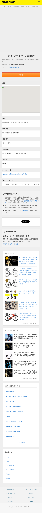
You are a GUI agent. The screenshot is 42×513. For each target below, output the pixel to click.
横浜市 (17, 67)
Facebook (9, 474)
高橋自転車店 (10, 436)
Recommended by (27, 323)
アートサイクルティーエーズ (14, 412)
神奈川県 (12, 67)
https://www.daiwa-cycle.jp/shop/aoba (14, 174)
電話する (21, 75)
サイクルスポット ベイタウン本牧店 (16, 397)
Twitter (8, 478)
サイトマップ (31, 497)
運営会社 (10, 497)
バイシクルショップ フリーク (14, 421)
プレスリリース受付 (12, 244)
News (7, 461)
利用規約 (25, 210)
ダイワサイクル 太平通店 (13, 407)
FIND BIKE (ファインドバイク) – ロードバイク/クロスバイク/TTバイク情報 (8, 2)
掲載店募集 (10, 489)
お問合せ (31, 493)
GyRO (8, 416)
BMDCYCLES (10, 402)
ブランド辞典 (10, 465)
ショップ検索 (21, 442)
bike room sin (10, 392)
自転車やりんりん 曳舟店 (13, 426)
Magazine (9, 457)
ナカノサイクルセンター (13, 431)
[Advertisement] (21, 29)
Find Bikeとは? (10, 493)
